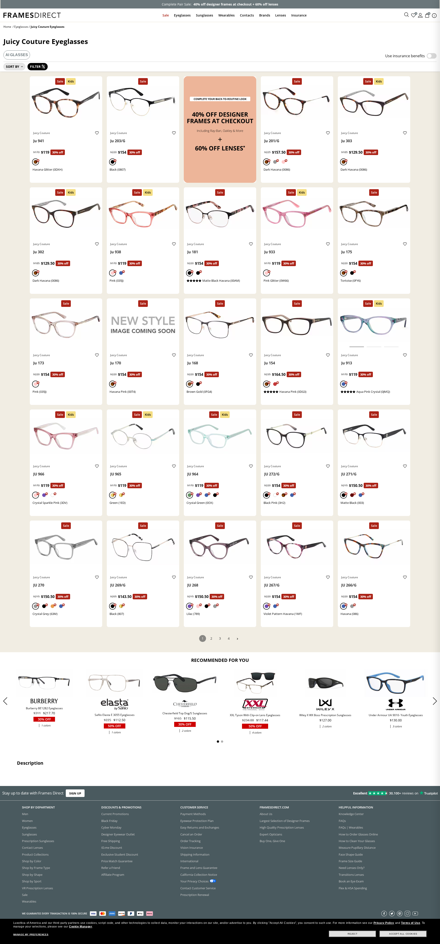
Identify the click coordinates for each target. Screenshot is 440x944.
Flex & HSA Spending (353, 888)
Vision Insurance (191, 848)
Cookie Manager (80, 926)
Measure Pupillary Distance (357, 848)
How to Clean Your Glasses (357, 841)
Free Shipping (110, 841)
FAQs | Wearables (351, 828)
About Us (266, 814)
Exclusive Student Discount (119, 854)
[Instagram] (407, 913)
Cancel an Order (191, 834)
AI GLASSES (17, 55)
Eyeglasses (182, 15)
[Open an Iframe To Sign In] (420, 15)
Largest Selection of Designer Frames (285, 821)
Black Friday (109, 821)
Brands (264, 15)
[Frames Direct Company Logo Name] (32, 15)
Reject (353, 934)
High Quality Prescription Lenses (282, 828)
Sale (165, 15)
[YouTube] (415, 913)
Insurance (299, 15)
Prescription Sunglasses (38, 841)
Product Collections (35, 854)
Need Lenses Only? (352, 868)
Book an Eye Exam (351, 881)
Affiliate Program (112, 875)
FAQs (342, 821)
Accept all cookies (403, 934)
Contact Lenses (32, 848)
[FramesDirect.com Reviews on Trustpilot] (347, 793)
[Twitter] (392, 913)
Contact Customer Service (198, 888)
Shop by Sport (31, 881)
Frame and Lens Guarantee (198, 868)
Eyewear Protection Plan (197, 821)
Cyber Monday (111, 828)
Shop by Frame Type (36, 868)
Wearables (226, 15)
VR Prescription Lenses (37, 888)
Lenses (280, 15)
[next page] (237, 639)
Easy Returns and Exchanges (199, 828)
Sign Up (75, 793)
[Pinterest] (399, 913)
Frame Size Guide (350, 861)
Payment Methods (193, 814)
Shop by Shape (32, 875)
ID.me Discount (111, 848)
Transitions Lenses (351, 875)
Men (25, 814)
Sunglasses (204, 15)
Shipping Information (194, 854)
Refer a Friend (110, 868)
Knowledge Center (351, 814)
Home (7, 27)
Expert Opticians (271, 834)
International (189, 861)
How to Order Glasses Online (358, 834)
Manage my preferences (31, 934)
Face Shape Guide (351, 854)
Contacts (247, 15)
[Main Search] (406, 14)
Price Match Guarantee (116, 861)
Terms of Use (410, 923)
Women (27, 821)
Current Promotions (115, 814)
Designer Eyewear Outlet (118, 834)
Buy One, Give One (272, 841)
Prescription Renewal (194, 895)
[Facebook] (384, 913)
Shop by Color (31, 861)
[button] (435, 701)
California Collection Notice (198, 875)
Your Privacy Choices (194, 881)
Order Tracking (190, 841)
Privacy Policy (384, 923)
